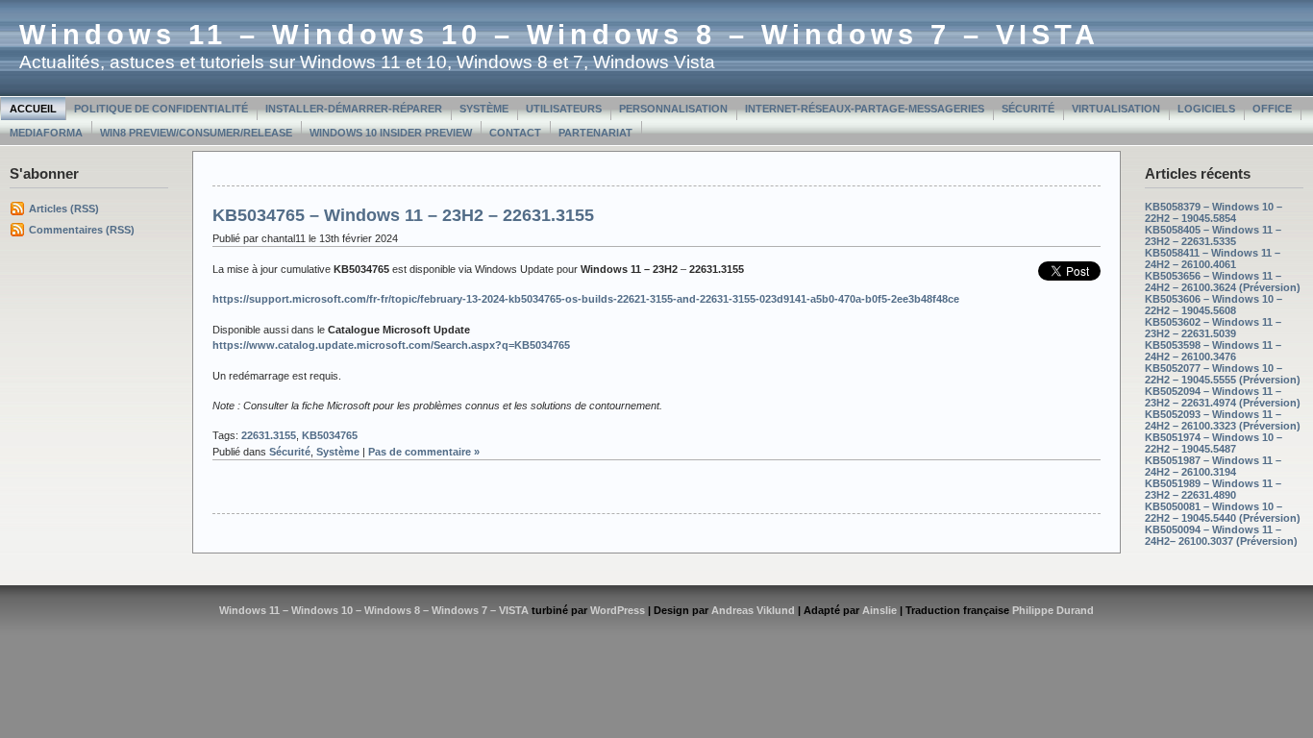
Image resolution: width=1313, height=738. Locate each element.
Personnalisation (673, 108)
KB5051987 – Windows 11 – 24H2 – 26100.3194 (1213, 466)
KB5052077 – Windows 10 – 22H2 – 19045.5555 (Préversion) (1223, 373)
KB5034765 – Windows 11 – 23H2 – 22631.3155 (403, 215)
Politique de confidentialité (161, 108)
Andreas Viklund (753, 610)
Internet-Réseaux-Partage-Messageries (864, 108)
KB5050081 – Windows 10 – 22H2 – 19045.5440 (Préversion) (1223, 512)
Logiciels (1206, 108)
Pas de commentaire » (424, 451)
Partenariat (595, 132)
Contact (515, 132)
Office (1272, 108)
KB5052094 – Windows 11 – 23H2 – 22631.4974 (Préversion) (1223, 396)
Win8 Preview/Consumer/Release (196, 132)
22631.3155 (268, 435)
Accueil (33, 108)
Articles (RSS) (64, 208)
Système (483, 108)
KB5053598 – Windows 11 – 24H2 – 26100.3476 (1213, 350)
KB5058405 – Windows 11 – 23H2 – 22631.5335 (1213, 235)
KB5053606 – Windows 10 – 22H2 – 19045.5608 (1213, 304)
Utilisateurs (564, 108)
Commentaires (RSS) (82, 229)
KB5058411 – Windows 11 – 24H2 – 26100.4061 (1212, 258)
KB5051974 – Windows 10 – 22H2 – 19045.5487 (1213, 443)
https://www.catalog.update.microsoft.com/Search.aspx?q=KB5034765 (391, 345)
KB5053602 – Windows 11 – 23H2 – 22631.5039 (1213, 327)
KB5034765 (330, 435)
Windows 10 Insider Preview (391, 132)
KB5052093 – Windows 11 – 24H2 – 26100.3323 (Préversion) (1223, 419)
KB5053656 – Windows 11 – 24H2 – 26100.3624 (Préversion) (1223, 281)
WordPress (617, 610)
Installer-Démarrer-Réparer (353, 108)
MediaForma (46, 132)
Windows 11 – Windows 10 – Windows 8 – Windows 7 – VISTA (559, 34)
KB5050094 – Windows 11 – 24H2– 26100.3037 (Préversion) (1221, 535)
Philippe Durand (1053, 610)
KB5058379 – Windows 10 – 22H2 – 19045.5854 (1213, 212)
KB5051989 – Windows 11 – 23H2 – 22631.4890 (1213, 489)
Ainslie (879, 610)
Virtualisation (1116, 108)
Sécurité (1028, 108)
